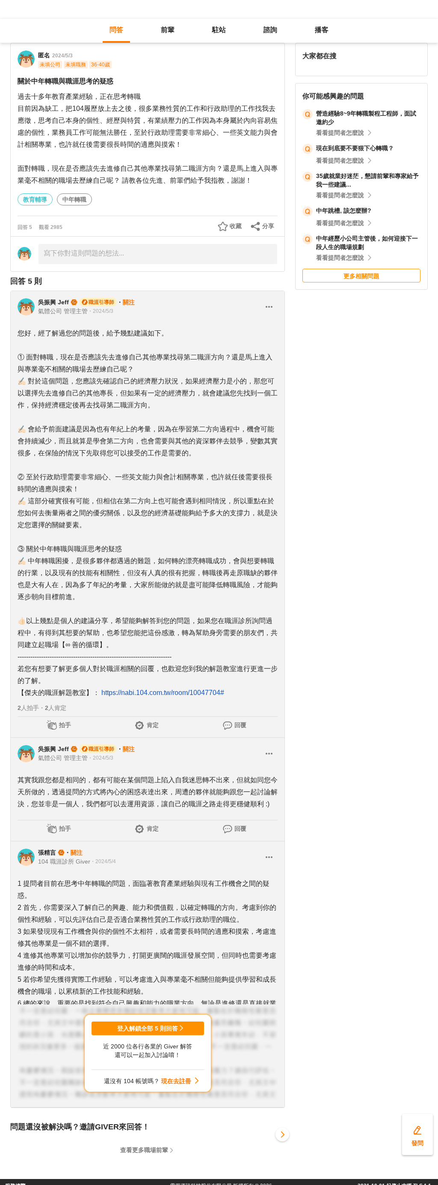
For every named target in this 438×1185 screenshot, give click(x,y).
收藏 (236, 226)
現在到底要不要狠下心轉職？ (355, 148)
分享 (268, 226)
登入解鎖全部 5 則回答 (147, 1028)
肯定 (153, 725)
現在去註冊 (176, 1081)
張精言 (47, 852)
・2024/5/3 (100, 311)
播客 (321, 29)
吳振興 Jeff (53, 302)
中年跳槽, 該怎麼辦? (343, 210)
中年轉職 (74, 199)
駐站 (219, 29)
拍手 (65, 725)
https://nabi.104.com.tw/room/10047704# (162, 692)
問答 (116, 29)
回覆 (240, 725)
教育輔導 (35, 199)
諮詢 (270, 29)
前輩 (168, 29)
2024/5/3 (62, 56)
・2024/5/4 (103, 861)
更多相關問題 (361, 276)
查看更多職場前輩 (144, 1149)
